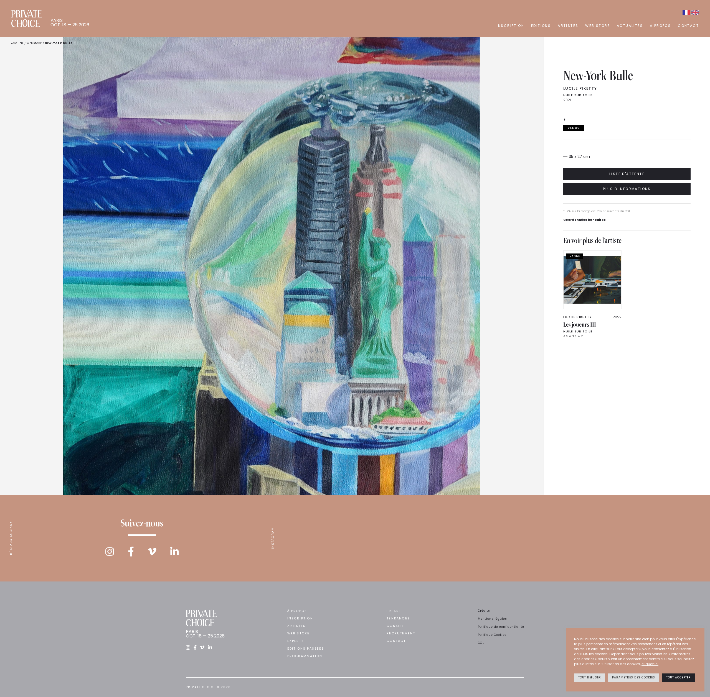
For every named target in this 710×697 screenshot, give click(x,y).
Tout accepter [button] (678, 677)
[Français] (686, 12)
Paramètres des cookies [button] (633, 677)
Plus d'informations (627, 188)
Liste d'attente (627, 173)
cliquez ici (649, 664)
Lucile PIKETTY (580, 88)
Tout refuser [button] (589, 677)
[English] (695, 12)
